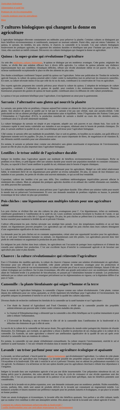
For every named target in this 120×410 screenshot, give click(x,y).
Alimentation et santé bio (12, 7)
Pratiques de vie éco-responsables (16, 12)
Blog (3, 20)
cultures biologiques (56, 356)
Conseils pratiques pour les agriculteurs (19, 16)
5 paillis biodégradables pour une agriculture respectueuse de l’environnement (37, 407)
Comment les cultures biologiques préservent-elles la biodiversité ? (31, 405)
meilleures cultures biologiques (27, 62)
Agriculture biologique (11, 3)
